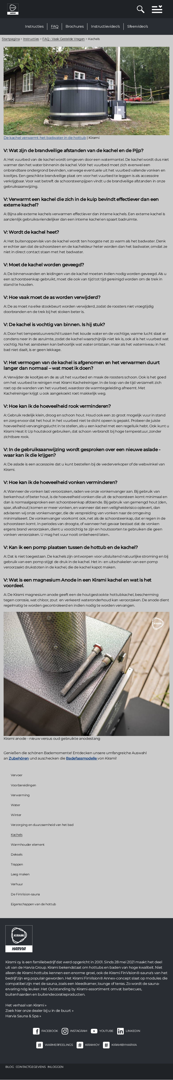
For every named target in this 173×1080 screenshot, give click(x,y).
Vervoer (17, 775)
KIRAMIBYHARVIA (124, 1044)
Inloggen (56, 1067)
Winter (16, 815)
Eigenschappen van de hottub (33, 904)
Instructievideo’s (105, 26)
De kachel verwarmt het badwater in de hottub (45, 138)
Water (15, 805)
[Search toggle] (140, 9)
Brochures (75, 26)
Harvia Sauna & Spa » (23, 1016)
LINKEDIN (133, 1031)
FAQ (54, 26)
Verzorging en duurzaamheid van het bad (42, 825)
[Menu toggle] (157, 9)
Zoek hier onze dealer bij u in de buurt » (39, 1010)
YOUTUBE (106, 1031)
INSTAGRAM (78, 1031)
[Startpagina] (12, 9)
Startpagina (11, 39)
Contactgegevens (31, 1067)
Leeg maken (20, 874)
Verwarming (20, 795)
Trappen (17, 864)
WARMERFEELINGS (59, 1044)
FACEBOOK (49, 1031)
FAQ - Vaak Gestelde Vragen (63, 39)
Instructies (34, 26)
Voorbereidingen (23, 785)
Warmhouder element (28, 845)
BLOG (9, 1067)
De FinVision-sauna (25, 894)
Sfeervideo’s (137, 26)
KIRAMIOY (92, 1044)
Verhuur (17, 884)
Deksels (17, 854)
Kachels (17, 835)
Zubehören (19, 758)
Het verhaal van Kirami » (26, 1005)
